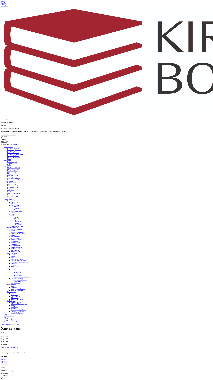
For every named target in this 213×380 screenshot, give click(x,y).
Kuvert (12, 286)
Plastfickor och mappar (17, 259)
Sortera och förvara (12, 253)
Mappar (13, 256)
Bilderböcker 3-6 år (12, 184)
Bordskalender (18, 271)
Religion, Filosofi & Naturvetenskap (16, 180)
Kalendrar (10, 268)
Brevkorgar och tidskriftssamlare (19, 262)
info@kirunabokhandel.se (11, 347)
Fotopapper (17, 223)
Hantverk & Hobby (12, 172)
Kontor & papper (8, 199)
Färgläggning (14, 295)
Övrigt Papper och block (17, 226)
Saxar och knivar (15, 242)
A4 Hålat (16, 218)
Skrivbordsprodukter (12, 227)
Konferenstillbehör (15, 250)
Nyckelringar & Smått (13, 196)
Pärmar (12, 257)
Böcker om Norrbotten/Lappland (16, 154)
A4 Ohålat (16, 217)
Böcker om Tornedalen (13, 153)
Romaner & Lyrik (12, 162)
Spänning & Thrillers (12, 163)
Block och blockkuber (16, 211)
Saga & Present (11, 191)
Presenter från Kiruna (13, 156)
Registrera (5, 373)
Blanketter (13, 209)
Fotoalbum (13, 265)
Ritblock (13, 293)
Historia (9, 174)
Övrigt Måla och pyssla (17, 299)
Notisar (12, 203)
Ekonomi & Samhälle (13, 169)
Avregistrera (5, 375)
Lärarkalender (17, 281)
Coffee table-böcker (9, 316)
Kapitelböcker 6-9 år (12, 186)
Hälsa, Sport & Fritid (12, 175)
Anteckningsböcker (16, 205)
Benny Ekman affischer (13, 157)
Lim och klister (15, 241)
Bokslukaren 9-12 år (12, 187)
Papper (12, 215)
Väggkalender (17, 274)
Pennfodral (13, 235)
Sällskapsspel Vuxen (16, 302)
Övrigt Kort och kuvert (17, 290)
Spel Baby (13, 305)
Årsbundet (13, 269)
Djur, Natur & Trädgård (13, 168)
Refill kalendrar (18, 275)
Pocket (9, 165)
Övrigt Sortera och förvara (17, 266)
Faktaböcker (10, 190)
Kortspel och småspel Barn (18, 311)
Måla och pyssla (11, 292)
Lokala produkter (8, 147)
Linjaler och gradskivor (17, 245)
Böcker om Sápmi (12, 151)
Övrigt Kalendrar (15, 283)
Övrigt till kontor (15, 324)
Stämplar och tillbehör (16, 247)
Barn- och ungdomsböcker (14, 150)
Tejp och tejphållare (16, 239)
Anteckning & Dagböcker (14, 193)
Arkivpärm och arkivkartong (18, 260)
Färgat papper (17, 221)
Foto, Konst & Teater (12, 171)
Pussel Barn (14, 308)
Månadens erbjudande (10, 319)
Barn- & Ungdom (8, 181)
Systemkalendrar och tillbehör (22, 277)
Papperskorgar (14, 263)
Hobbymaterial (14, 298)
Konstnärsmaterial (15, 296)
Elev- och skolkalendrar (17, 278)
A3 (15, 220)
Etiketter (13, 214)
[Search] (1, 138)
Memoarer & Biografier (13, 178)
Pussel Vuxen (14, 307)
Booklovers (7, 314)
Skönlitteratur (7, 160)
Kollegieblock (14, 202)
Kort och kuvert (11, 284)
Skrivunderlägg (15, 238)
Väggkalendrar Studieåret (20, 280)
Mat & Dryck (10, 177)
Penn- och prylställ (15, 236)
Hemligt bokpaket (8, 320)
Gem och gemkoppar (16, 229)
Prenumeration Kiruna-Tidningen (12, 322)
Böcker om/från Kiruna (13, 148)
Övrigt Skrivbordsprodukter (18, 251)
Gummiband (14, 244)
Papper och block (11, 200)
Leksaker (9, 194)
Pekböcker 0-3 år (11, 183)
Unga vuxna (10, 189)
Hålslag (13, 230)
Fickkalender (17, 272)
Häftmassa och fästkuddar (17, 248)
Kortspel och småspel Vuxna (18, 310)
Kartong (13, 212)
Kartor (9, 159)
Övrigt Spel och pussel (17, 313)
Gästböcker (17, 208)
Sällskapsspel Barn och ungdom (19, 304)
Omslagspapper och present (18, 289)
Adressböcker (17, 206)
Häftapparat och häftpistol (17, 232)
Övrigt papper (17, 224)
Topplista (6, 317)
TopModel (10, 197)
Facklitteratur (7, 166)
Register (13, 254)
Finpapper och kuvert (16, 287)
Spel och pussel (11, 301)
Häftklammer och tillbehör (17, 233)
